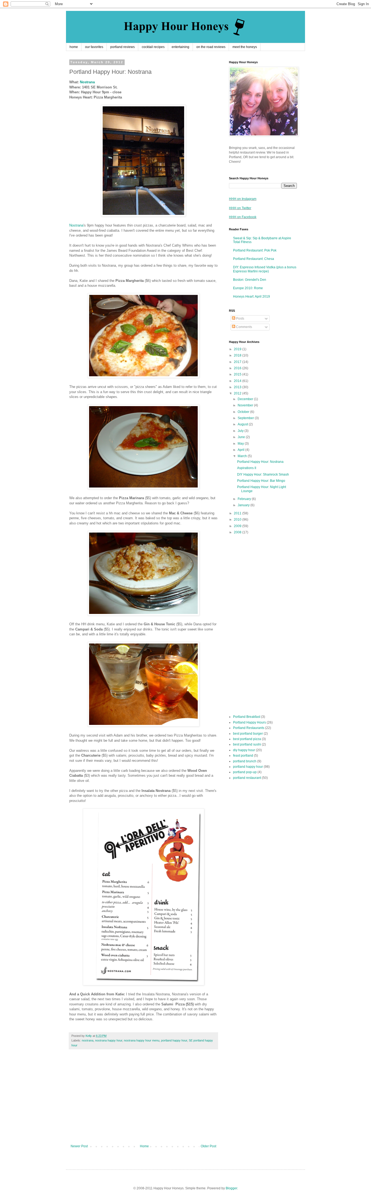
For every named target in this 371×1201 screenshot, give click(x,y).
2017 (238, 362)
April (241, 450)
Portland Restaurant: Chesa (253, 259)
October (244, 412)
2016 (238, 368)
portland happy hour (174, 1040)
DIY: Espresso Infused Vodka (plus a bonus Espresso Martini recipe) (264, 269)
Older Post (208, 1146)
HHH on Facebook (242, 217)
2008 (238, 532)
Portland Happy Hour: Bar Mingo (261, 481)
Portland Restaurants (248, 728)
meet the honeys (244, 47)
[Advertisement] (143, 1100)
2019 (238, 349)
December (246, 399)
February (245, 499)
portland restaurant (247, 778)
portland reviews (122, 47)
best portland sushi (247, 744)
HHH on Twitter (240, 208)
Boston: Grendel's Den (249, 280)
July (241, 431)
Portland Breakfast (246, 717)
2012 (238, 393)
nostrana (87, 1040)
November (246, 405)
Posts (239, 318)
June (242, 437)
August (243, 424)
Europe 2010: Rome (248, 288)
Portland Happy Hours (249, 722)
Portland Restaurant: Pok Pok (254, 250)
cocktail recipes (153, 47)
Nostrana (87, 82)
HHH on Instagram (242, 199)
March (243, 456)
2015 (238, 374)
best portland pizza (247, 739)
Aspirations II (246, 468)
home (74, 47)
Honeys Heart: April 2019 (251, 296)
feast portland (243, 755)
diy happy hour (244, 750)
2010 (238, 519)
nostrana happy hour (108, 1040)
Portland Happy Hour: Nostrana (260, 462)
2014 (238, 381)
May (241, 443)
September (246, 418)
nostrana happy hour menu (141, 1040)
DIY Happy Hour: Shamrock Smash (263, 474)
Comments (243, 327)
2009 (238, 526)
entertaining (180, 47)
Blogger (231, 1188)
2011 (238, 513)
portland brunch (244, 761)
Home (144, 1146)
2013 (238, 387)
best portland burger (248, 733)
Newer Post (79, 1146)
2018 (238, 355)
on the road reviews (210, 47)
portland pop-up (245, 772)
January (244, 505)
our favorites (94, 47)
